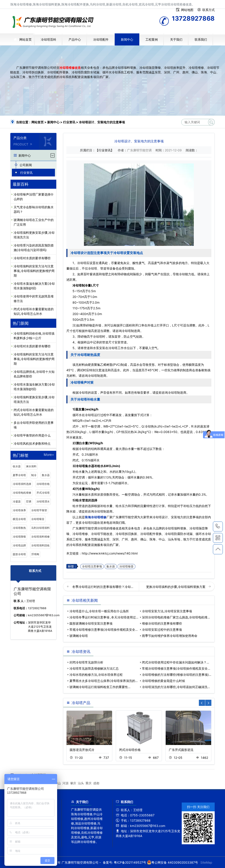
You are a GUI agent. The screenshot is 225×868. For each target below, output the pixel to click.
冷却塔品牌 (19, 545)
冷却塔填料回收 (40, 545)
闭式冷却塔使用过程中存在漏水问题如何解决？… (175, 662)
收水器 (17, 466)
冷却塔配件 (101, 39)
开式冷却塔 (43, 492)
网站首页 (25, 39)
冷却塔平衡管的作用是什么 (32, 435)
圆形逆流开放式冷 (82, 750)
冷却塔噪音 (37, 519)
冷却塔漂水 (43, 501)
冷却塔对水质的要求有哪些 (32, 258)
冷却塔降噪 (19, 536)
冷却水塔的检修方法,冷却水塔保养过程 (96, 674)
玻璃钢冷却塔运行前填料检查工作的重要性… (100, 687)
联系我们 (201, 39)
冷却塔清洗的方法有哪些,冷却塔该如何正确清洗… (176, 687)
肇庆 (73, 783)
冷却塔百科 (48, 39)
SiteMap (206, 862)
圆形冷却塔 (19, 554)
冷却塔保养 (19, 510)
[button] (208, 703)
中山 (58, 783)
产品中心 (75, 39)
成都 (96, 783)
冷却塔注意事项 (92, 566)
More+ (49, 455)
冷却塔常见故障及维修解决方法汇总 (94, 668)
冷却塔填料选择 (22, 484)
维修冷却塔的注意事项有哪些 (162, 623)
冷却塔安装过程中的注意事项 (162, 629)
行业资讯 (69, 122)
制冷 (33, 475)
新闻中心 (127, 39)
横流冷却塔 (19, 519)
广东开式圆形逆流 (181, 750)
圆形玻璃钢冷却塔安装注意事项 (90, 623)
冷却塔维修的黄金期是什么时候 (163, 681)
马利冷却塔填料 (40, 527)
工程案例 (151, 39)
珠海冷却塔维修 (54, 22)
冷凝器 (17, 501)
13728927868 (218, 526)
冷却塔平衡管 (39, 510)
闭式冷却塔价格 (130, 750)
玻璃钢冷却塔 (78, 636)
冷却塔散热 (19, 527)
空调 (28, 501)
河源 (65, 783)
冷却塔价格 (43, 484)
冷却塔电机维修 (22, 492)
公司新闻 (26, 165)
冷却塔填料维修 (40, 536)
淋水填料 (31, 466)
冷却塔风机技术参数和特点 (32, 443)
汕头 (81, 783)
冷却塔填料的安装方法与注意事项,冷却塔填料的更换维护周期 (34, 270)
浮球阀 (35, 554)
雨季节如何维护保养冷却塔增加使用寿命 (169, 636)
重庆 (88, 783)
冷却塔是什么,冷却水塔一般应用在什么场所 (99, 611)
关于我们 (176, 39)
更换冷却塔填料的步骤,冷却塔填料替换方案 (176, 587)
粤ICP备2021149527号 (130, 862)
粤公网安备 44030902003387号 (174, 862)
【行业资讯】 (104, 150)
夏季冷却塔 (19, 475)
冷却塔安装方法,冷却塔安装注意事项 (167, 611)
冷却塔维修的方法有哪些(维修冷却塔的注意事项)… (176, 674)
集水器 (46, 475)
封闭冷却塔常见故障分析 (86, 662)
